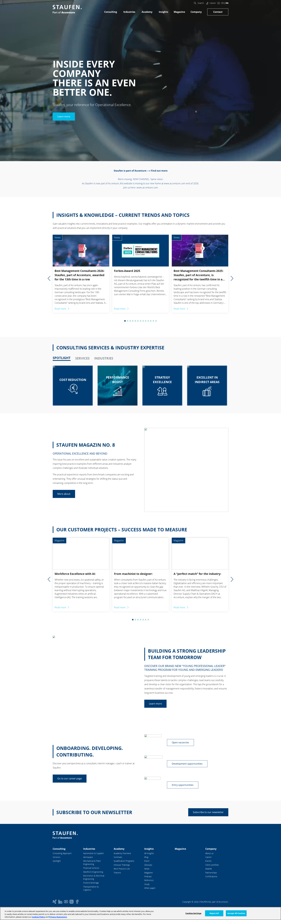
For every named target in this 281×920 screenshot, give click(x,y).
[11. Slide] (148, 320)
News (146, 868)
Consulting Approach (62, 853)
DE (222, 3)
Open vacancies (180, 742)
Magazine (179, 11)
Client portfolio (212, 864)
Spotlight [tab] (62, 358)
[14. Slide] (156, 320)
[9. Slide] (143, 320)
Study (146, 884)
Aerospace (88, 857)
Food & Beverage (91, 882)
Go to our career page (69, 778)
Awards (208, 868)
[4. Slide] (130, 320)
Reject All (214, 913)
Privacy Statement (58, 917)
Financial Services (91, 868)
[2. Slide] (125, 320)
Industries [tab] (103, 358)
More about (63, 493)
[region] (140, 913)
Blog (146, 857)
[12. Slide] (150, 320)
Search (201, 3)
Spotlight (57, 860)
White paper (149, 888)
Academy (147, 11)
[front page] (67, 9)
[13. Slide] (153, 320)
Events (208, 860)
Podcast (148, 876)
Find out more (159, 170)
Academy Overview (122, 853)
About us (209, 853)
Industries (129, 11)
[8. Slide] (140, 320)
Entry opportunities (182, 785)
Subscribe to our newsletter (208, 812)
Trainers (117, 872)
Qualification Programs (124, 860)
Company (196, 11)
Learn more (63, 116)
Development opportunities (187, 763)
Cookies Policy (38, 917)
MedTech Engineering (93, 871)
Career (213, 3)
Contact (217, 11)
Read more (60, 308)
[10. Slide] (145, 320)
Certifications (211, 876)
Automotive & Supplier (93, 853)
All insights (149, 853)
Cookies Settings (193, 913)
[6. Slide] (135, 320)
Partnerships (211, 872)
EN (227, 3)
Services (56, 857)
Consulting (110, 11)
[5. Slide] (132, 320)
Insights (163, 11)
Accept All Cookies (236, 913)
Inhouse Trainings (122, 864)
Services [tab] (82, 358)
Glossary (148, 864)
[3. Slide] (127, 320)
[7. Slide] (137, 320)
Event (146, 860)
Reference (149, 880)
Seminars (118, 857)
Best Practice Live (122, 868)
